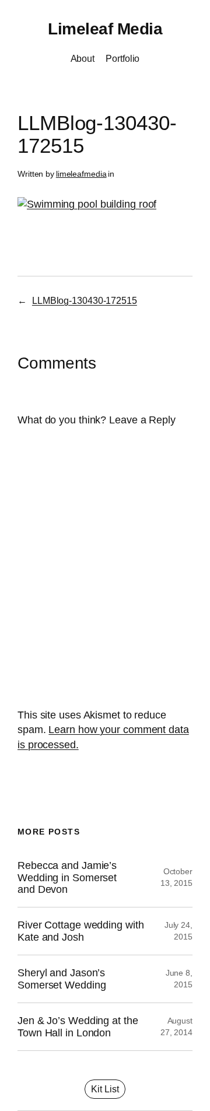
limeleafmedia (81, 173)
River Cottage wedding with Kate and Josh (81, 930)
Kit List (105, 1089)
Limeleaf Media (105, 29)
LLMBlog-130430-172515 (84, 300)
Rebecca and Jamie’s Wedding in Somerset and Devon (67, 877)
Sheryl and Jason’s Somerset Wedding (62, 978)
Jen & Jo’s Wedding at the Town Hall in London (78, 1026)
